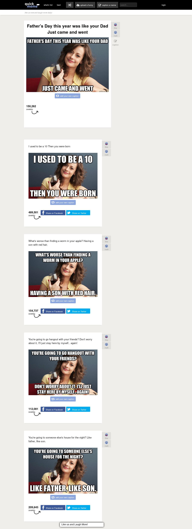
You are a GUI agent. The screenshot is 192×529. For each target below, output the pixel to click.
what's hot (48, 4)
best (59, 4)
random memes (70, 5)
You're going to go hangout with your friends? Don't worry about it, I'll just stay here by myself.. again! (60, 341)
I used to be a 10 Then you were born (49, 146)
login (164, 4)
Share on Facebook (54, 213)
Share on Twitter (79, 213)
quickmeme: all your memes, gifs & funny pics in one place (32, 5)
